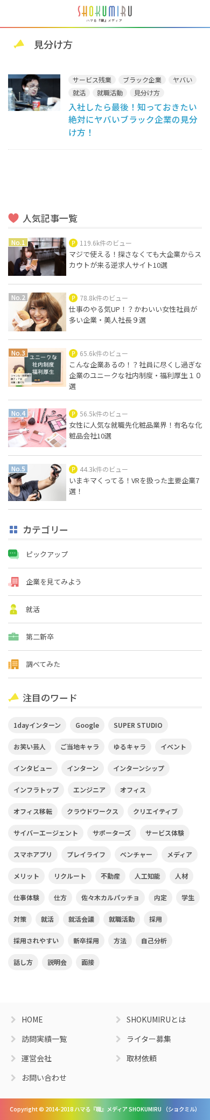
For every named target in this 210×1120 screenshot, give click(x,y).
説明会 (57, 961)
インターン (83, 768)
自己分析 (154, 940)
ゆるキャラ (130, 746)
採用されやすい (36, 940)
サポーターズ (112, 832)
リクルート (70, 875)
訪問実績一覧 (44, 1038)
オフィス (133, 789)
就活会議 (81, 918)
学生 (187, 897)
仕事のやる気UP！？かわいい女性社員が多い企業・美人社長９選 (133, 314)
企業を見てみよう (54, 581)
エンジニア (89, 789)
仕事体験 (26, 897)
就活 (79, 92)
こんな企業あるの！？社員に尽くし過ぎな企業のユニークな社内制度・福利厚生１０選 (135, 375)
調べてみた (43, 664)
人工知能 (147, 875)
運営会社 (37, 1058)
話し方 (23, 961)
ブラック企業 (142, 79)
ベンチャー (136, 854)
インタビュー (32, 768)
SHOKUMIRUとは (156, 1019)
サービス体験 (164, 832)
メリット (26, 875)
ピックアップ (47, 554)
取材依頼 (142, 1058)
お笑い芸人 (29, 746)
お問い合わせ (44, 1077)
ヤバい (182, 79)
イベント (173, 746)
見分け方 (147, 92)
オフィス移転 (32, 811)
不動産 (110, 875)
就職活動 (110, 92)
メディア (179, 854)
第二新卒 (40, 636)
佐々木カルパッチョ (110, 897)
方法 (120, 940)
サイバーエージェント (45, 832)
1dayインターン (37, 724)
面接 (87, 961)
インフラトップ (36, 789)
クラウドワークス (92, 811)
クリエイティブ (155, 811)
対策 (19, 918)
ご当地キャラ (79, 746)
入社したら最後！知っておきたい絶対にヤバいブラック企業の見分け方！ (133, 119)
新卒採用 (86, 940)
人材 (181, 875)
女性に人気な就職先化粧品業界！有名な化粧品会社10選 (135, 430)
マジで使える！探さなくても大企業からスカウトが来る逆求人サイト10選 (135, 259)
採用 (155, 918)
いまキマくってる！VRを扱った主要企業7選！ (134, 485)
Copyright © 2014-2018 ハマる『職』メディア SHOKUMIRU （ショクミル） (105, 1109)
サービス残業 (92, 79)
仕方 (60, 897)
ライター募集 (149, 1038)
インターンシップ (138, 768)
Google (87, 724)
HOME (32, 1019)
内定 (160, 897)
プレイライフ (86, 854)
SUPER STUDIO (138, 724)
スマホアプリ (32, 854)
